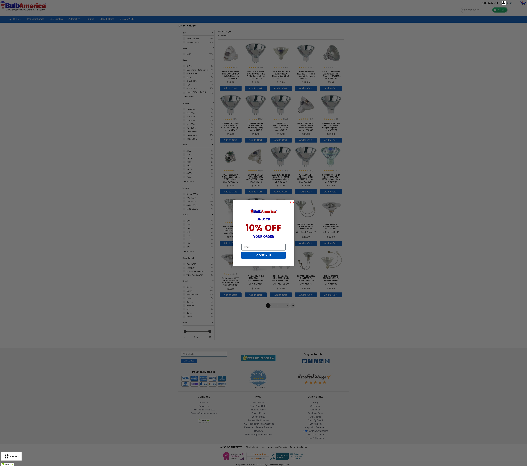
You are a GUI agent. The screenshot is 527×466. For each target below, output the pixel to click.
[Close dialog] (292, 202)
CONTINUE (263, 255)
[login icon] (504, 3)
